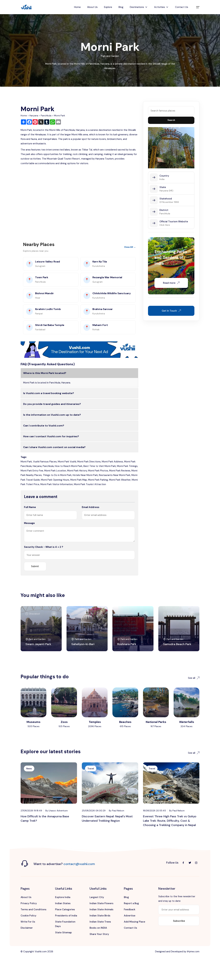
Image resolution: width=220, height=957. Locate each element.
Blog (121, 7)
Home (77, 7)
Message (29, 523)
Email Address (90, 507)
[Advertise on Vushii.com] (79, 349)
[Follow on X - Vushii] (190, 863)
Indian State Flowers (101, 903)
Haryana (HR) (166, 190)
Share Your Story (99, 934)
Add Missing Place (134, 921)
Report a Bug (131, 903)
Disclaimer (27, 927)
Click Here (164, 224)
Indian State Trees (100, 921)
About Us (92, 7)
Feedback (129, 909)
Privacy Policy (29, 903)
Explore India (62, 897)
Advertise (129, 915)
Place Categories (65, 909)
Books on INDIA (98, 927)
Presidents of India (66, 915)
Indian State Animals (101, 909)
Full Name (30, 507)
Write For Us (28, 921)
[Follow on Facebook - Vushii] (183, 863)
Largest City (97, 897)
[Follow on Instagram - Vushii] (196, 863)
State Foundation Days (65, 924)
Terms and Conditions (33, 909)
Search (171, 120)
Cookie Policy (28, 915)
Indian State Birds (100, 915)
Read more (169, 283)
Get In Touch (169, 310)
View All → (130, 247)
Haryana (33, 115)
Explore (108, 7)
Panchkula (46, 115)
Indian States (63, 903)
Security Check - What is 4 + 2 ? (43, 547)
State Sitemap (63, 932)
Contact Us (181, 7)
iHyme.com (193, 951)
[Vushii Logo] (26, 7)
